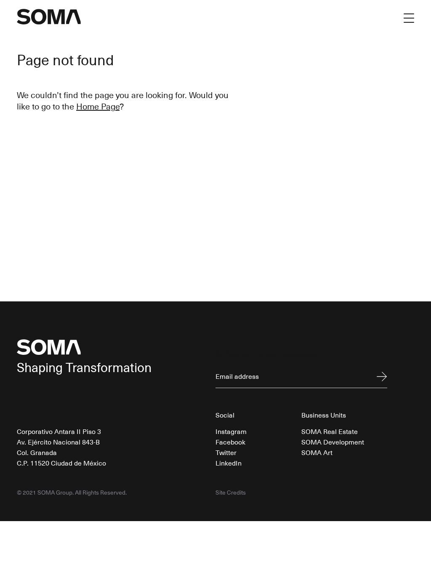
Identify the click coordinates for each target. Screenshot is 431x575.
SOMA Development (332, 442)
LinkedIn (229, 463)
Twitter (226, 452)
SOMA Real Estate (329, 431)
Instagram (231, 431)
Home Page (98, 106)
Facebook (230, 442)
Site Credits (231, 492)
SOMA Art (317, 452)
